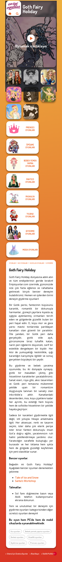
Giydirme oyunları (18, 543)
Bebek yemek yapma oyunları (37, 531)
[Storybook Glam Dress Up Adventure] (48, 77)
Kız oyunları (23, 263)
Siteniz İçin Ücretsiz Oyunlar (17, 554)
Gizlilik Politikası (49, 554)
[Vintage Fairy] (48, 94)
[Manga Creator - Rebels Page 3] (31, 111)
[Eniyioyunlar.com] (10, 13)
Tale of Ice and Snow (26, 477)
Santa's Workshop (25, 481)
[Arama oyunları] (17, 13)
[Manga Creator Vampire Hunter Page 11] (31, 94)
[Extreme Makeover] (13, 94)
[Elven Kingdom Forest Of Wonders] (13, 77)
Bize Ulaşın (35, 554)
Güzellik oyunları (37, 263)
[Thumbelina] (13, 111)
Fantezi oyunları (17, 537)
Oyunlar (12, 263)
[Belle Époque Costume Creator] (31, 77)
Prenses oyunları (37, 543)
